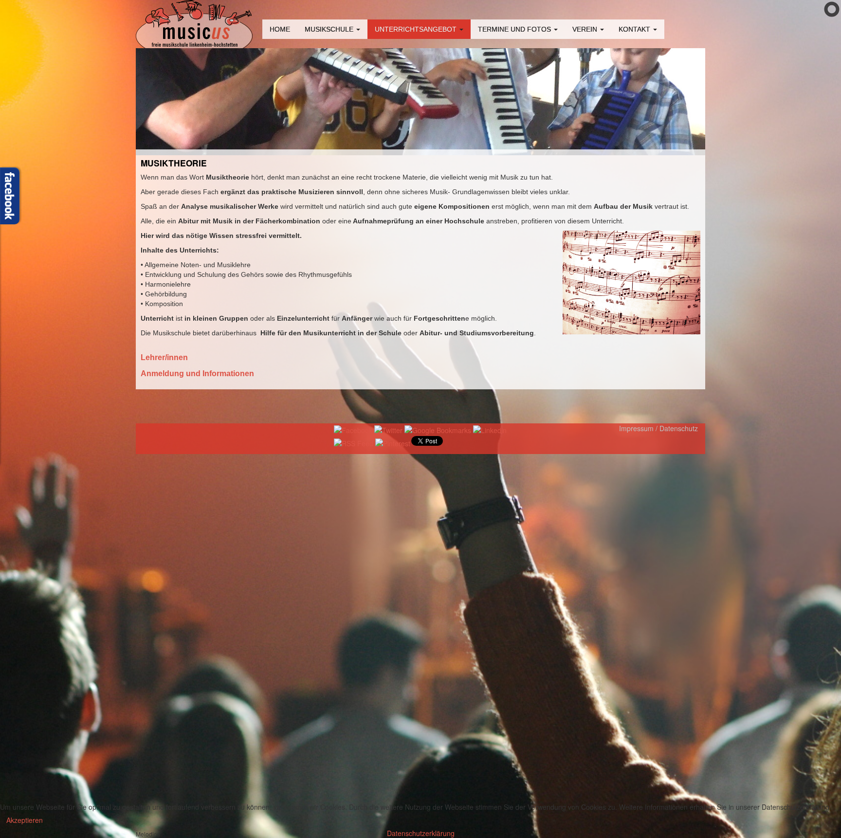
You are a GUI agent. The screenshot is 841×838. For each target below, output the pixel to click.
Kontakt (635, 29)
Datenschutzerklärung (421, 833)
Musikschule (330, 29)
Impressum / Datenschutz (658, 428)
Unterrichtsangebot (416, 29)
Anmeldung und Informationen (197, 373)
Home (280, 29)
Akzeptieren (24, 820)
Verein (585, 29)
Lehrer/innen (164, 357)
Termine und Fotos (515, 29)
